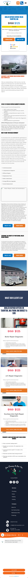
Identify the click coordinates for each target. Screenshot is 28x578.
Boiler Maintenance (7, 178)
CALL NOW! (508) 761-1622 (14, 351)
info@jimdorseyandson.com (17, 525)
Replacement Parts (7, 175)
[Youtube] (17, 482)
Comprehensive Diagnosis (9, 170)
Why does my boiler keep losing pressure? (12, 453)
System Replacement (8, 183)
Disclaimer (4, 353)
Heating (13, 496)
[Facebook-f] (10, 482)
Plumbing (14, 491)
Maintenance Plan (15, 512)
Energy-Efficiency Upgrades (9, 181)
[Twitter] (14, 482)
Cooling (13, 499)
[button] (25, 3)
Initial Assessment (7, 167)
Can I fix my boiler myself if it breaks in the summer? (13, 450)
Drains (13, 494)
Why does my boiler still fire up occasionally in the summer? (14, 457)
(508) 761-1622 (13, 521)
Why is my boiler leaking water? (10, 443)
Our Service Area (15, 510)
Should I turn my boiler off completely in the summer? (13, 447)
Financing (13, 515)
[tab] (14, 168)
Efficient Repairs (7, 173)
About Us (13, 507)
